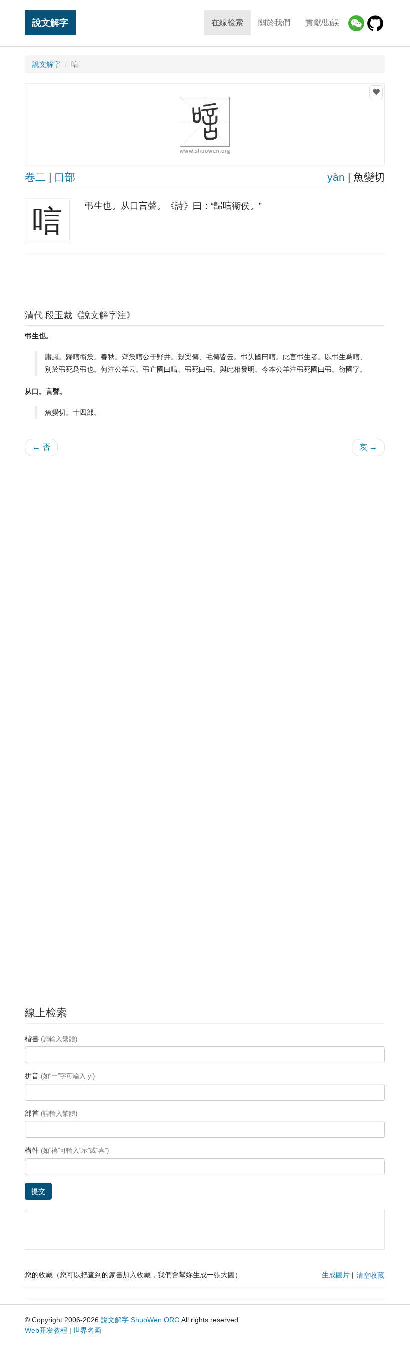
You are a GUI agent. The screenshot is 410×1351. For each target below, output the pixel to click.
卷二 (35, 177)
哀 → (369, 447)
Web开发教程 (46, 1330)
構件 (67, 1150)
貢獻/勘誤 (323, 22)
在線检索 (228, 22)
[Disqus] (205, 591)
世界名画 (88, 1330)
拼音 (60, 1076)
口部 (65, 177)
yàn (336, 177)
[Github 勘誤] (375, 23)
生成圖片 (336, 1275)
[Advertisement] (205, 279)
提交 (39, 1191)
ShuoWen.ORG (155, 1320)
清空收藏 (370, 1275)
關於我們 (274, 22)
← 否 (41, 447)
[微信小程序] (356, 23)
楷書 (51, 1039)
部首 (51, 1113)
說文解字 (50, 22)
